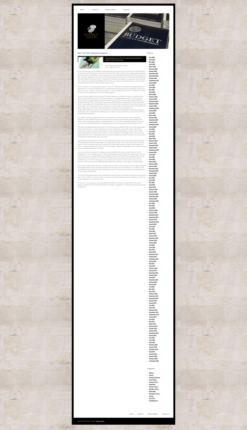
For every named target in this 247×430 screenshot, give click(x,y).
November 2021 (153, 171)
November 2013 (153, 312)
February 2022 (153, 164)
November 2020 (153, 196)
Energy (151, 375)
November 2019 (153, 217)
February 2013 (153, 326)
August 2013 (152, 317)
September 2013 (154, 314)
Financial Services (154, 377)
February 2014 (153, 310)
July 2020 (152, 203)
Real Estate (152, 391)
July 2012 (152, 337)
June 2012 (152, 340)
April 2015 (152, 291)
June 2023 (152, 131)
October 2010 (153, 354)
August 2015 (152, 284)
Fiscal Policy (153, 380)
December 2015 (153, 280)
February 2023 (153, 140)
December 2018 (153, 238)
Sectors (151, 396)
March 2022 (152, 161)
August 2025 (152, 83)
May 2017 (152, 263)
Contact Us (126, 9)
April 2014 (152, 307)
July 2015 (152, 286)
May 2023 (152, 134)
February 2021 (153, 189)
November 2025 (153, 76)
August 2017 (152, 261)
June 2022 (152, 154)
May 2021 (152, 182)
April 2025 (152, 92)
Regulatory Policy (154, 393)
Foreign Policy (153, 382)
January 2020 (153, 212)
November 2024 (153, 103)
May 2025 (152, 89)
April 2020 (152, 208)
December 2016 (153, 273)
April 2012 (152, 342)
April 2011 (152, 351)
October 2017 (153, 256)
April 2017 (152, 266)
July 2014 (152, 305)
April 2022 (152, 159)
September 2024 (154, 108)
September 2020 (154, 201)
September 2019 (154, 222)
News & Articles (111, 9)
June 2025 (152, 87)
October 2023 (153, 122)
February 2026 (153, 69)
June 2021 (152, 180)
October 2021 (153, 173)
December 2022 (153, 145)
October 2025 (153, 78)
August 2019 (152, 224)
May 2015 (152, 289)
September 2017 (154, 259)
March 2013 (152, 324)
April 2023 (152, 136)
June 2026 (152, 59)
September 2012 (154, 333)
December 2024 (153, 101)
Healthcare (152, 384)
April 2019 (152, 231)
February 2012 (153, 344)
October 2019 (153, 219)
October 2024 (153, 106)
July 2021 (152, 178)
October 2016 (153, 275)
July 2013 (152, 319)
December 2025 (153, 73)
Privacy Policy (100, 421)
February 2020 (153, 210)
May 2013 (152, 321)
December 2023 (153, 120)
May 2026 (152, 62)
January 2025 (153, 99)
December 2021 (153, 168)
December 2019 (153, 215)
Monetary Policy (154, 389)
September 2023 (154, 124)
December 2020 (153, 194)
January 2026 (153, 71)
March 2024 (152, 115)
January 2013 (153, 328)
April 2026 (152, 64)
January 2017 (153, 270)
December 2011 (153, 349)
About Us (95, 9)
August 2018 (152, 242)
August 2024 (152, 110)
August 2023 (152, 127)
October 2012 (153, 331)
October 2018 (153, 240)
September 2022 (154, 150)
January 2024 (153, 117)
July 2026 (152, 57)
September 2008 (154, 361)
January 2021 (153, 191)
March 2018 (152, 252)
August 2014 (152, 303)
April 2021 (152, 184)
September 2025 (154, 80)
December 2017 (153, 254)
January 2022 (153, 166)
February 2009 (153, 358)
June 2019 (152, 226)
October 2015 (153, 282)
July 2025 (152, 85)
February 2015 (153, 293)
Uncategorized (153, 400)
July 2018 (152, 245)
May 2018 (152, 249)
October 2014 (153, 300)
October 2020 (153, 198)
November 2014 (153, 298)
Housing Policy (153, 387)
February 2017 (153, 268)
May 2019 (152, 229)
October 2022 (153, 147)
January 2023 (153, 143)
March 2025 (152, 94)
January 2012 (153, 347)
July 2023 (152, 129)
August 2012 (152, 335)
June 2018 (152, 247)
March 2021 (152, 187)
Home (82, 9)
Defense (151, 373)
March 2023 (152, 138)
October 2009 (153, 356)
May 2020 (152, 205)
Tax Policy (152, 398)
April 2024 (152, 113)
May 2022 (152, 157)
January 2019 (153, 235)
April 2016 (152, 277)
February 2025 (153, 96)
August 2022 (152, 152)
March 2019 (152, 233)
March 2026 (152, 66)
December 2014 (153, 296)
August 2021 (152, 175)
